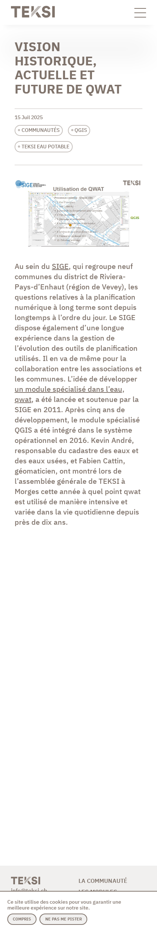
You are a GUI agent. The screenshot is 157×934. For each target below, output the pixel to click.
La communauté (102, 880)
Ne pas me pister (63, 919)
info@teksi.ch (29, 890)
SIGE (60, 266)
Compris (22, 919)
